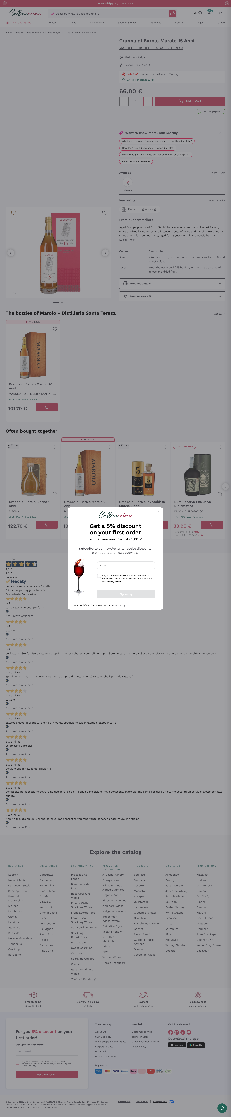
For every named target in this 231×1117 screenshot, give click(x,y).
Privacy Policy (118, 605)
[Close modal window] (158, 512)
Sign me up (126, 594)
